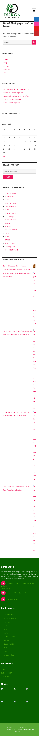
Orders (6, 651)
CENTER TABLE (10, 206)
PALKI (7, 233)
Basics (5, 59)
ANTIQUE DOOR (10, 193)
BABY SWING (9, 196)
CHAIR (7, 210)
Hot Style (6, 69)
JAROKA (7, 223)
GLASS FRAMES (10, 220)
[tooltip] (36, 19)
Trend (5, 73)
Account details (9, 655)
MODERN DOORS (11, 230)
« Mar (3, 156)
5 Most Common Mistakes (12, 99)
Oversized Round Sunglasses (13, 93)
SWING (7, 240)
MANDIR (8, 226)
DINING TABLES (10, 213)
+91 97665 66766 (12, 599)
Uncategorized (10, 247)
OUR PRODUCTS (6, 673)
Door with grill (9, 216)
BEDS (7, 200)
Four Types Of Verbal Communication (16, 89)
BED (5, 629)
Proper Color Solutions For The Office (16, 96)
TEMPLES (7, 622)
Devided (6, 66)
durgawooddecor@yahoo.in (17, 593)
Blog (5, 63)
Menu (34, 10)
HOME (3, 669)
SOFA (7, 237)
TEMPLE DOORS (10, 243)
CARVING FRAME (11, 203)
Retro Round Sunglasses (11, 103)
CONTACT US (5, 677)
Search (8, 177)
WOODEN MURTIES (12, 250)
